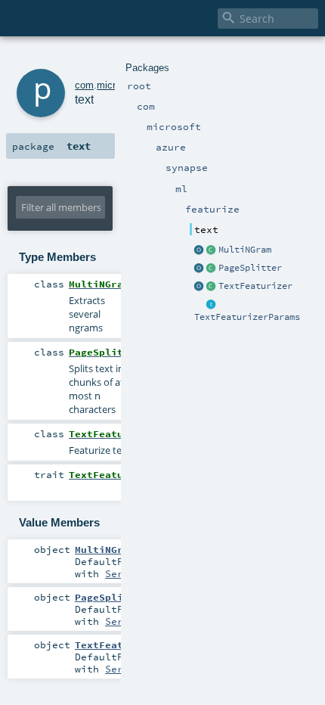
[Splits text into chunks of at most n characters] (212, 268)
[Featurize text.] (212, 287)
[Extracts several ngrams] (212, 250)
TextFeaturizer (255, 286)
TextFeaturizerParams (247, 317)
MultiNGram (244, 249)
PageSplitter (250, 267)
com (84, 85)
